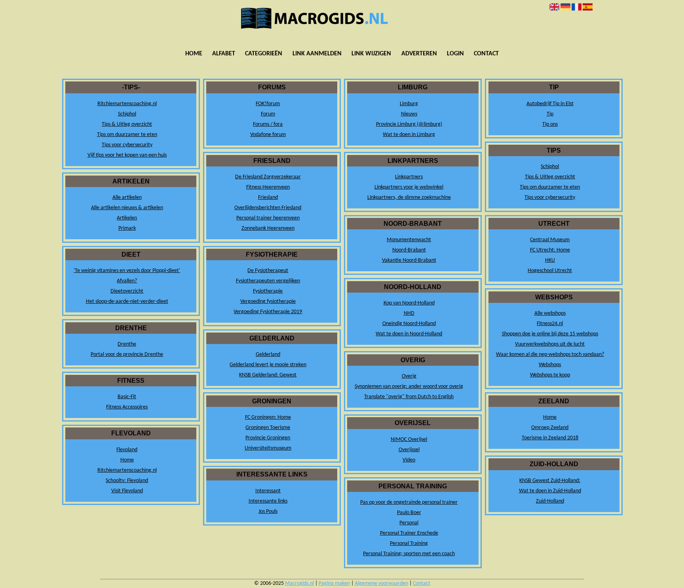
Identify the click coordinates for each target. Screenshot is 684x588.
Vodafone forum (268, 135)
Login (455, 54)
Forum (268, 114)
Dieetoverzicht (126, 291)
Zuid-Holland (550, 501)
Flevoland (126, 450)
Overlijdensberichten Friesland (267, 208)
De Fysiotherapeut (267, 271)
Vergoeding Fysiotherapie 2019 (268, 312)
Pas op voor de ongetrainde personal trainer (409, 502)
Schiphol (127, 114)
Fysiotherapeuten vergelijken (268, 281)
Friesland (268, 197)
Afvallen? (127, 281)
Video (409, 460)
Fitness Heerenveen (268, 187)
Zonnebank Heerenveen (267, 228)
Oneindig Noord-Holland (409, 324)
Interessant (268, 491)
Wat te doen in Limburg (409, 135)
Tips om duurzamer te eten (127, 135)
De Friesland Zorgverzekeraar (268, 177)
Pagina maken (334, 583)
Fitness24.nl (550, 324)
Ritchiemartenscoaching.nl (127, 104)
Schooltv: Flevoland (127, 481)
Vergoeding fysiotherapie (268, 301)
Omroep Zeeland (549, 428)
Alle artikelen (127, 197)
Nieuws (409, 114)
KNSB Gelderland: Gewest (267, 375)
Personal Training (409, 543)
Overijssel (409, 450)
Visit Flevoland (127, 491)
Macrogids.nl (299, 583)
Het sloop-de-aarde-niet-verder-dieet (127, 301)
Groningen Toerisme (267, 428)
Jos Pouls (267, 511)
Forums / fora (268, 124)
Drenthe (127, 344)
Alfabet (223, 54)
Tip (550, 114)
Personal (408, 523)
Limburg (409, 104)
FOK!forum (268, 104)
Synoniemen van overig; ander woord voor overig (409, 386)
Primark (127, 228)
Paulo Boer (409, 513)
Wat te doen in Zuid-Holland (550, 491)
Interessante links (268, 501)
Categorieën (263, 54)
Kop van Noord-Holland (409, 303)
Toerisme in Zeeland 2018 (550, 438)
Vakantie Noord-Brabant (409, 260)
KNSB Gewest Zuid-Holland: (549, 481)
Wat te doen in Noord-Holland (409, 334)
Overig (409, 376)
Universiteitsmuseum (268, 448)
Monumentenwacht (409, 240)
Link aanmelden (317, 54)
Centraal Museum (550, 240)
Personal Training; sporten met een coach (409, 554)
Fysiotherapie (268, 291)
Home (193, 54)
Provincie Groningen (267, 438)
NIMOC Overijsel (409, 439)
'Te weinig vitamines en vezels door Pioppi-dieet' (127, 271)
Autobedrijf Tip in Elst (550, 104)
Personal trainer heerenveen (268, 218)
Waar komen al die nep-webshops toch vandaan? (550, 354)
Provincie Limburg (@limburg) (409, 124)
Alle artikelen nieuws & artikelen (127, 208)
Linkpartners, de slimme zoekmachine (409, 197)
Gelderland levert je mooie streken (268, 365)
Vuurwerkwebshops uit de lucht (550, 344)
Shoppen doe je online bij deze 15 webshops (550, 334)
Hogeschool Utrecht (550, 271)
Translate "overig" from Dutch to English (409, 397)
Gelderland (268, 354)
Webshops (550, 365)
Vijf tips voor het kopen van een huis (127, 155)
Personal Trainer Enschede (409, 533)
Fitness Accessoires (127, 407)
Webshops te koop (550, 375)
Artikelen (127, 218)
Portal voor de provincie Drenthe (127, 354)
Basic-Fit (127, 397)
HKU (550, 260)
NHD (409, 313)
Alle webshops (550, 313)
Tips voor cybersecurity (127, 145)
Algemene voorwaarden (381, 583)
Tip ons (550, 124)
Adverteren (419, 54)
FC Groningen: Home (268, 417)
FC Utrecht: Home (550, 250)
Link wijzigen (371, 54)
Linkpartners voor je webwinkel (408, 187)
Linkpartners (409, 177)
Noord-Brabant (409, 250)
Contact (486, 54)
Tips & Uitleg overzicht (127, 124)
